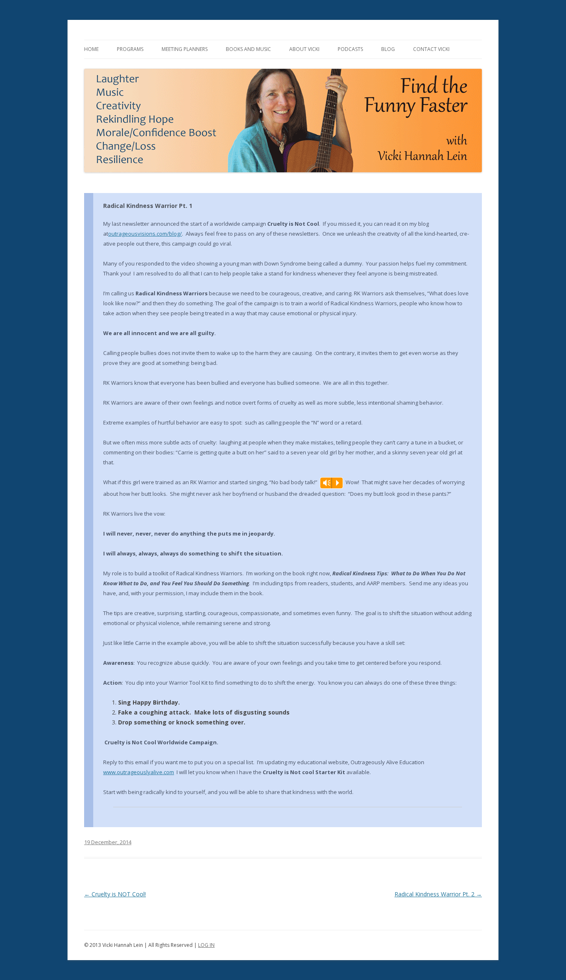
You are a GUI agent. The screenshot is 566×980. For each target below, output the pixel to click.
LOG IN (206, 945)
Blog (388, 49)
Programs (130, 49)
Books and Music (248, 49)
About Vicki (304, 49)
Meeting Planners (185, 49)
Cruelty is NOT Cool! (115, 894)
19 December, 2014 (107, 842)
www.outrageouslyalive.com (138, 772)
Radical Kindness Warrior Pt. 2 (438, 894)
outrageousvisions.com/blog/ (145, 233)
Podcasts (350, 49)
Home (91, 49)
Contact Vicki (431, 49)
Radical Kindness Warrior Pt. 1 (147, 206)
